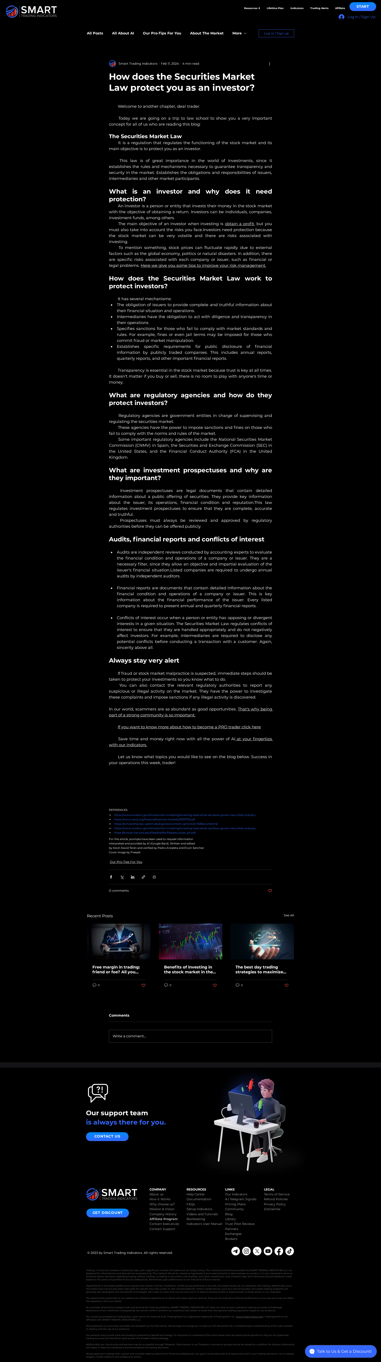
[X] (257, 1251)
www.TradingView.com (250, 1316)
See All (289, 915)
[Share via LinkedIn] (133, 877)
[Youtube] (268, 1251)
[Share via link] (143, 877)
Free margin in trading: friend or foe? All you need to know (116, 969)
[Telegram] (235, 1251)
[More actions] (269, 63)
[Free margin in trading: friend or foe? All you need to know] (119, 941)
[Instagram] (246, 1251)
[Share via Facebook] (111, 877)
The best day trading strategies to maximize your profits (259, 969)
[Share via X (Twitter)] (122, 877)
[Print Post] (154, 877)
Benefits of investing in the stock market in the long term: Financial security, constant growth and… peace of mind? (188, 969)
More (237, 33)
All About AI (123, 33)
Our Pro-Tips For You (162, 33)
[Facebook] (279, 1251)
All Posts (95, 33)
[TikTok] (289, 1251)
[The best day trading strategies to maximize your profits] (262, 941)
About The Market (207, 33)
